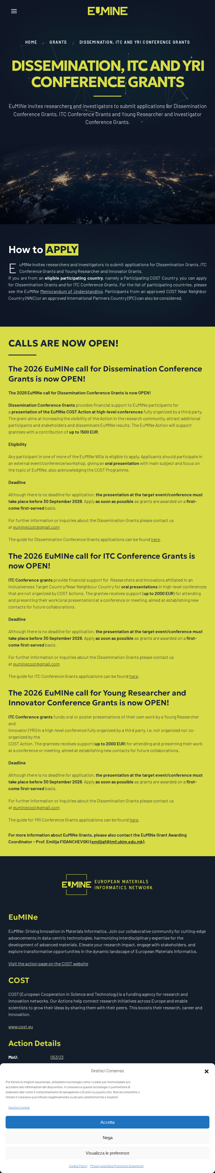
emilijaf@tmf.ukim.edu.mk (117, 841)
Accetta (107, 1122)
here (155, 539)
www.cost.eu (20, 1026)
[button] (206, 1070)
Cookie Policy (78, 1166)
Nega (108, 1137)
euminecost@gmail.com (36, 527)
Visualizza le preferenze (107, 1153)
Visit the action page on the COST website (48, 963)
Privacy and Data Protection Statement (117, 1166)
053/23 (57, 1057)
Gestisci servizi (19, 1107)
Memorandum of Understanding (71, 291)
